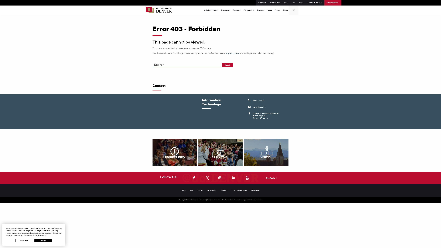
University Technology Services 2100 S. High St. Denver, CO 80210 (266, 115)
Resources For (332, 3)
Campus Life (249, 10)
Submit (227, 65)
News (269, 10)
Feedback (224, 190)
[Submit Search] (217, 64)
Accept (43, 240)
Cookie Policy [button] (51, 233)
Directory (262, 3)
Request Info (275, 3)
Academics (225, 10)
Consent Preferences (239, 190)
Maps (184, 190)
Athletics (260, 10)
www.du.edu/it (259, 107)
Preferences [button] (42, 235)
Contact (200, 190)
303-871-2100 (258, 100)
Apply (301, 3)
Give (285, 3)
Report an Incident (315, 3)
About (285, 10)
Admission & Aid (211, 10)
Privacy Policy (211, 190)
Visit (293, 3)
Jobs (191, 190)
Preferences (24, 240)
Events (277, 10)
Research (237, 10)
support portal (232, 53)
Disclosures (255, 190)
